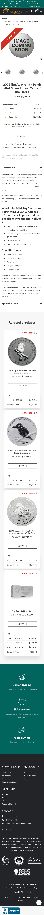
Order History (29, 779)
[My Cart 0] (36, 11)
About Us (5, 794)
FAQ (3, 801)
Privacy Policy (7, 779)
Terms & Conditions (9, 782)
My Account (6, 776)
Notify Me (22, 136)
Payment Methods (9, 804)
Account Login (29, 772)
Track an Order (30, 776)
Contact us (6, 772)
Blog (4, 797)
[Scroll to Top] (38, 902)
